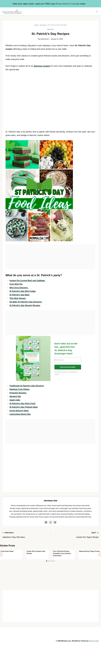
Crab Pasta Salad (6, 551)
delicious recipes (42, 66)
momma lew (44, 39)
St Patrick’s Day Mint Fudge (22, 291)
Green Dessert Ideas (19, 410)
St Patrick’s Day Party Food (22, 403)
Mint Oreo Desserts (18, 288)
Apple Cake (14, 400)
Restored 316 (94, 641)
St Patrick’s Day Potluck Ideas (23, 407)
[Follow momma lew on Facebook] (46, 522)
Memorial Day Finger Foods (89, 551)
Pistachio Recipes (18, 393)
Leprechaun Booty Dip (20, 414)
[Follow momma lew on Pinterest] (55, 522)
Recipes (50, 29)
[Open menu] (97, 11)
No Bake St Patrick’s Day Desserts (25, 302)
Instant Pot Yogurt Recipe (87, 535)
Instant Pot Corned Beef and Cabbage (27, 280)
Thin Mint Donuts (17, 298)
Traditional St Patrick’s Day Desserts (26, 386)
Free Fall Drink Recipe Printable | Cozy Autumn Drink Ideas (62, 553)
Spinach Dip (15, 396)
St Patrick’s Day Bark (19, 295)
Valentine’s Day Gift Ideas (13, 535)
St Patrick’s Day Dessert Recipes (24, 305)
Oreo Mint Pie (16, 284)
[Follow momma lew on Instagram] (50, 522)
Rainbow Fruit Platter (19, 389)
